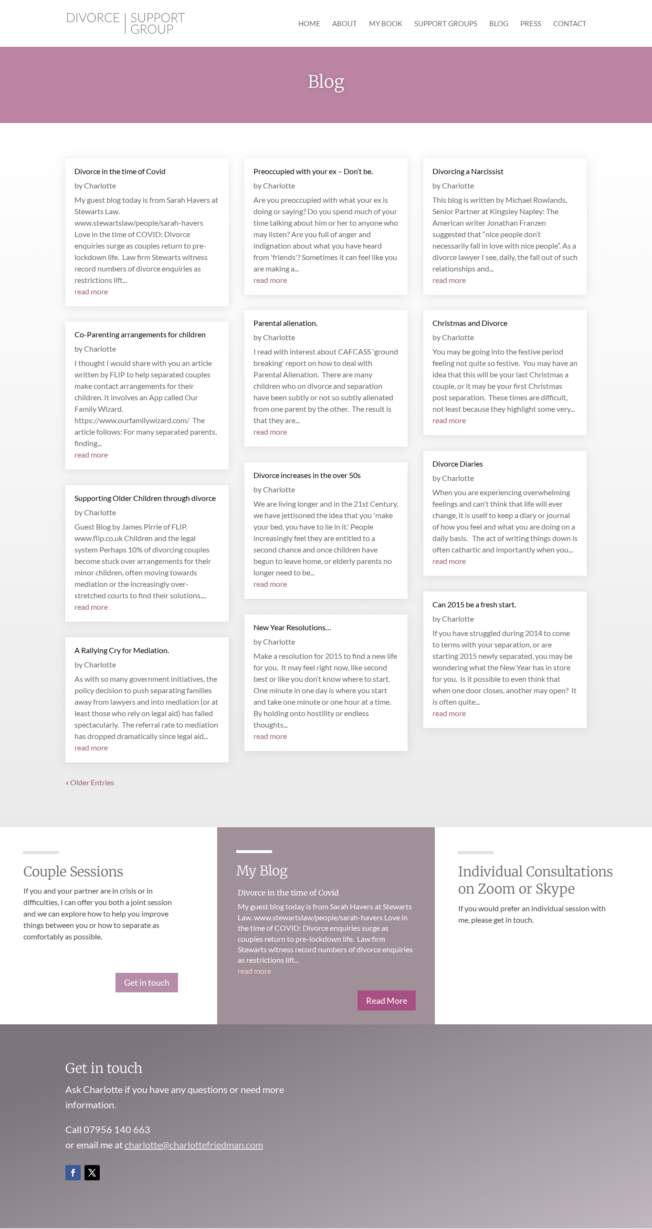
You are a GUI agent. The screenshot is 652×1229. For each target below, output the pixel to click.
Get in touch (146, 982)
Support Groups (445, 24)
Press (530, 24)
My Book (385, 24)
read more (91, 291)
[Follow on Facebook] (73, 1172)
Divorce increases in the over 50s (307, 474)
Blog (498, 24)
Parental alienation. (285, 322)
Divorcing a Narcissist (468, 171)
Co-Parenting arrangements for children (140, 334)
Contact (570, 24)
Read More (386, 1000)
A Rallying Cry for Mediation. (121, 650)
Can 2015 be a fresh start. (474, 604)
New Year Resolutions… (292, 627)
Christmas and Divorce (469, 322)
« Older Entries (89, 782)
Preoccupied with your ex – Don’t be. (313, 171)
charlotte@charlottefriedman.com (194, 1144)
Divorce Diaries (457, 463)
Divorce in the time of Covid (120, 171)
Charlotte (100, 185)
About (344, 24)
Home (309, 24)
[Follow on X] (92, 1172)
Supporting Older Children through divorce (145, 497)
